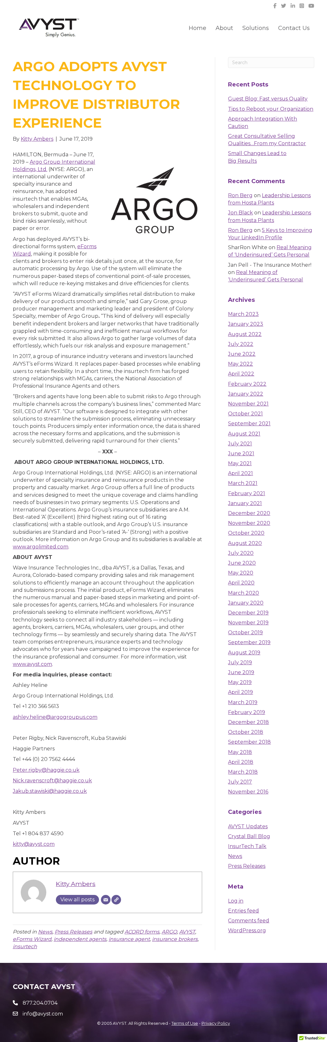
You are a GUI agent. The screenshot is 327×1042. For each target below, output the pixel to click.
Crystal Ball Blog (249, 836)
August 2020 (245, 543)
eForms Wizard (32, 939)
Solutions (255, 28)
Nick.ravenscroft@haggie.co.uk (52, 781)
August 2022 (245, 334)
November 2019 (248, 623)
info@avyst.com (43, 1014)
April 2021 (240, 473)
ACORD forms (142, 932)
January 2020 (245, 603)
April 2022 (241, 374)
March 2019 (242, 702)
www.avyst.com (32, 664)
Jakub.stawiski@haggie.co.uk (50, 791)
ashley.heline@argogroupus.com (55, 717)
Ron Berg (240, 195)
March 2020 (243, 593)
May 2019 (240, 682)
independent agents (80, 939)
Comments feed (248, 921)
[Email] (105, 899)
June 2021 (241, 453)
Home (197, 28)
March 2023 (243, 314)
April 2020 (241, 583)
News (45, 932)
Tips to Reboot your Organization (270, 109)
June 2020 (242, 563)
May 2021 (240, 463)
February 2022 (247, 384)
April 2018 (240, 762)
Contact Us (294, 28)
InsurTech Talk (247, 846)
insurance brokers (175, 939)
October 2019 (245, 632)
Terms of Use (184, 1023)
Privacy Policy (216, 1023)
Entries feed (243, 911)
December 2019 (248, 613)
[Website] (116, 899)
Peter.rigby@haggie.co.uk (46, 770)
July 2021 (240, 444)
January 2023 (245, 324)
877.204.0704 (40, 1003)
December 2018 (248, 722)
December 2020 (249, 513)
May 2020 (240, 573)
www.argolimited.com (40, 547)
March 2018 (243, 772)
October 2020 (246, 533)
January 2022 (245, 394)
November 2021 (248, 404)
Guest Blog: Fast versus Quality (268, 99)
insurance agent (129, 939)
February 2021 (246, 493)
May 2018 (240, 752)
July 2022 (240, 344)
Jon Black (240, 213)
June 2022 (241, 354)
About (224, 28)
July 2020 (241, 553)
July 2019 (240, 662)
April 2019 (240, 692)
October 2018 (245, 732)
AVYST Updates (248, 826)
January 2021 (245, 503)
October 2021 (245, 414)
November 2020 (249, 523)
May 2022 (240, 364)
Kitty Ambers (75, 884)
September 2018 (249, 742)
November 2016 (248, 792)
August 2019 (244, 653)
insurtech (25, 946)
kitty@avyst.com (34, 844)
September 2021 (249, 424)
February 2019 (246, 712)
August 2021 (244, 434)
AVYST (187, 932)
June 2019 (241, 672)
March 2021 (242, 483)
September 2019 (249, 642)
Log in (235, 901)
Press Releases (73, 932)
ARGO (169, 932)
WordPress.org (247, 930)
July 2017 (240, 782)
